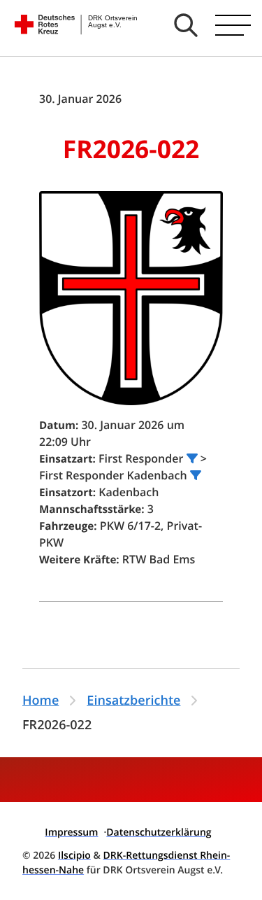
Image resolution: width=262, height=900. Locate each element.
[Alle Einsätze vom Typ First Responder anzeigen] (192, 458)
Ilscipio (74, 855)
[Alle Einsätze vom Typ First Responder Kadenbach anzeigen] (195, 475)
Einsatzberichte (133, 700)
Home (40, 700)
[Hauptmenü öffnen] (233, 25)
